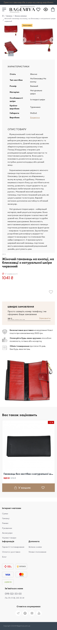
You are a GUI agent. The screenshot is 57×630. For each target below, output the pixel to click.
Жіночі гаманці (21, 16)
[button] (24, 40)
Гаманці (9, 16)
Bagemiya (35, 117)
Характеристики (18, 66)
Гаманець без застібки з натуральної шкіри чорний (28, 473)
